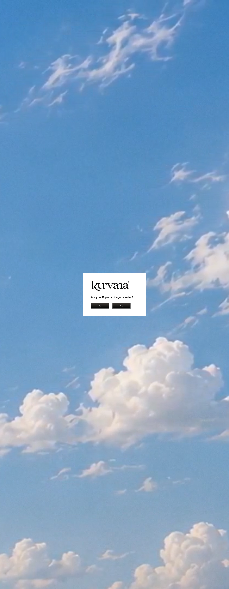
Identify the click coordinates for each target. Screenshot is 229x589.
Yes (100, 305)
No (121, 305)
